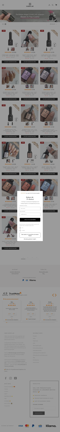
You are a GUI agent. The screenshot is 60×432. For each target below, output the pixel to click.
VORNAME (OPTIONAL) (23, 205)
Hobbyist (23, 230)
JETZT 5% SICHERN (30, 219)
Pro (22, 227)
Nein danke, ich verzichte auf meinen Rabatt (30, 235)
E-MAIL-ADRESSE (22, 211)
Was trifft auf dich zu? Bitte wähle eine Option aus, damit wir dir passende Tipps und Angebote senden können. (29, 225)
